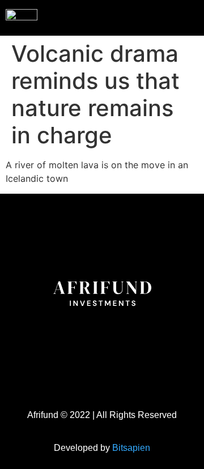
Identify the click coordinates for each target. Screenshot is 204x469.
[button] (172, 16)
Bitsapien (131, 448)
